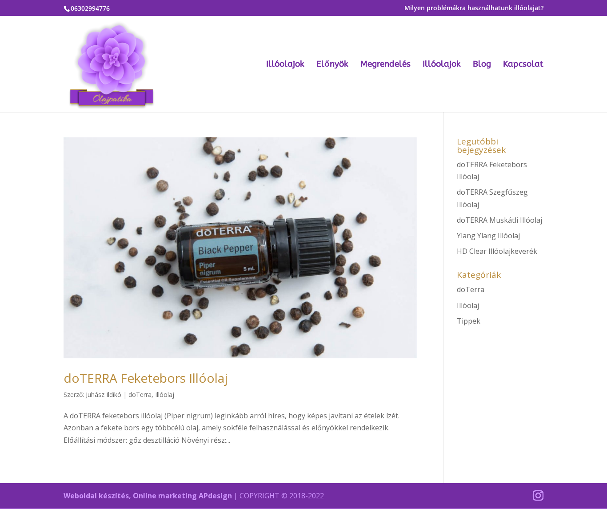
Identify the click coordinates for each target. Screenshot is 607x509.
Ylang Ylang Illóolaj (488, 235)
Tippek (468, 321)
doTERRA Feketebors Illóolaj (146, 377)
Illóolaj (164, 394)
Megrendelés (385, 65)
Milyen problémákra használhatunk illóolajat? (473, 8)
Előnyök (332, 65)
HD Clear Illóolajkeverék (497, 251)
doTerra (140, 394)
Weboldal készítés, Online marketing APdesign (148, 496)
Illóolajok (285, 65)
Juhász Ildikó (103, 394)
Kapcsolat (523, 65)
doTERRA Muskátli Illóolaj (499, 220)
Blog (482, 65)
